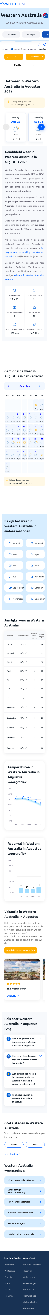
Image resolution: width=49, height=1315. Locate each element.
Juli (14, 56)
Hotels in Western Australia (19, 950)
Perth (35, 1144)
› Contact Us (28, 1289)
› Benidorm (9, 1264)
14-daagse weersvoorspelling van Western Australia (24, 252)
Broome (13, 1144)
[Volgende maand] (39, 386)
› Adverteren (29, 1277)
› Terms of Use (29, 1295)
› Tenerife (8, 1277)
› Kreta (7, 1283)
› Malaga (7, 1289)
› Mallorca (8, 1295)
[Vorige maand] (9, 386)
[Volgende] (41, 127)
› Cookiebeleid (29, 1308)
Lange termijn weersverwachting (16, 1191)
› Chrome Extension (32, 1264)
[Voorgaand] (6, 127)
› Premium (28, 1270)
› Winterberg (9, 1270)
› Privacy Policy (30, 1302)
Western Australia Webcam (20, 1212)
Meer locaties (11, 1153)
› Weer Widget (29, 1283)
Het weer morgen (16, 1223)
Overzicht (11, 34)
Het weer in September (19, 1201)
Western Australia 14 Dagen (21, 1180)
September (34, 56)
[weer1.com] (12, 4)
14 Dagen (31, 34)
